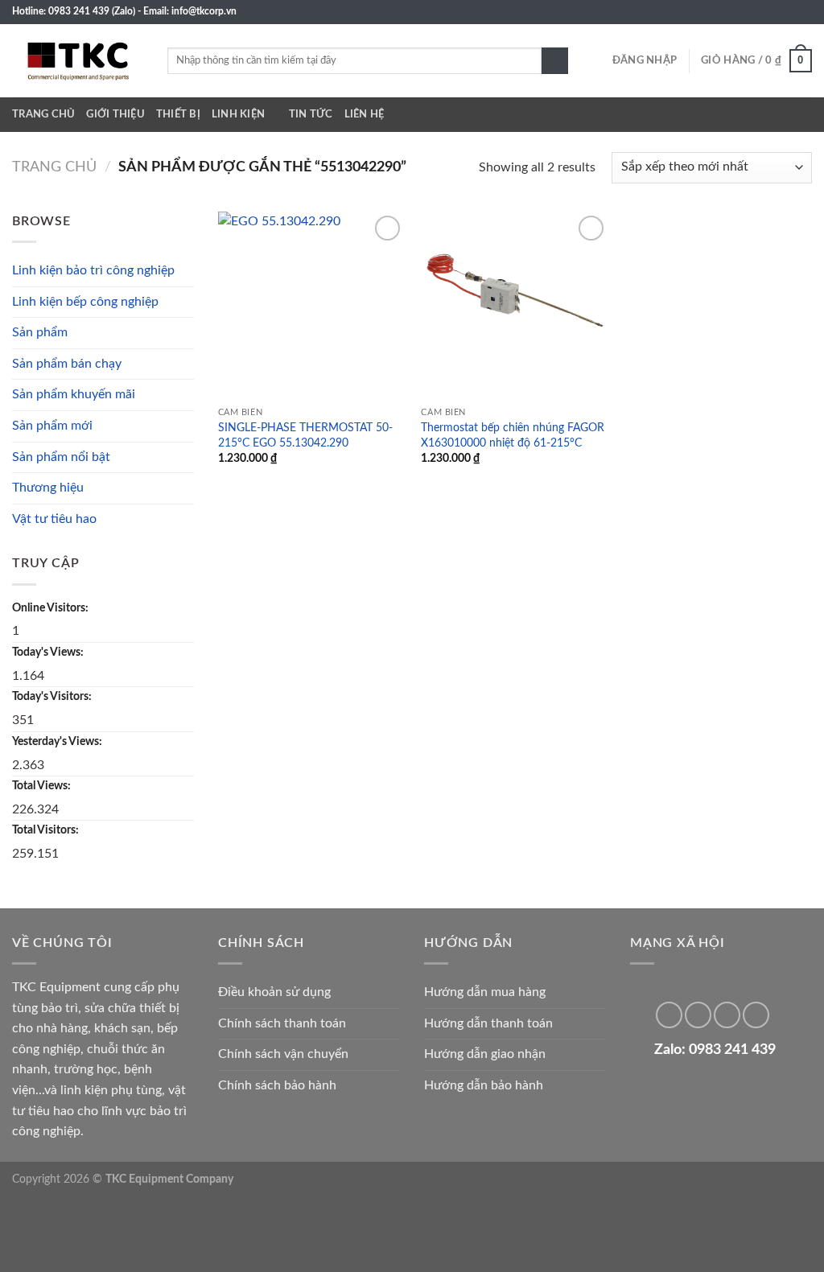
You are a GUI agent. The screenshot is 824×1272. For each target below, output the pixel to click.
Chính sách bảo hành (277, 1085)
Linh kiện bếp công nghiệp (85, 301)
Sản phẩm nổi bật (61, 457)
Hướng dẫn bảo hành (483, 1085)
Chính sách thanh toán (282, 1023)
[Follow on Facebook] (743, 12)
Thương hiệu (48, 487)
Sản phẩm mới (52, 425)
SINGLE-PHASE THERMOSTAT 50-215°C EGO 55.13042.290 (305, 435)
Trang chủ (43, 114)
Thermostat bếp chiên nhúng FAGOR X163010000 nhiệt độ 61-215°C (512, 435)
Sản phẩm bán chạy (67, 363)
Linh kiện (238, 114)
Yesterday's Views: (58, 741)
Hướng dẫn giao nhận (485, 1054)
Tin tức (311, 114)
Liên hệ (364, 114)
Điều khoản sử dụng (274, 992)
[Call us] (773, 12)
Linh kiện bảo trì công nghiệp (93, 270)
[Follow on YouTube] (804, 12)
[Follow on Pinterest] (698, 1015)
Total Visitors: (46, 830)
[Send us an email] (758, 12)
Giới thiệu (115, 114)
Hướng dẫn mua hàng (485, 992)
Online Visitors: (51, 608)
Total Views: (42, 786)
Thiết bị (178, 114)
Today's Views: (49, 652)
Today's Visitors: (53, 696)
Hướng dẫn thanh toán (488, 1023)
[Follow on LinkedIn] (788, 12)
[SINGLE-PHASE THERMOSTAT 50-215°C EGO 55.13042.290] (312, 305)
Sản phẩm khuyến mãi (73, 394)
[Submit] (555, 61)
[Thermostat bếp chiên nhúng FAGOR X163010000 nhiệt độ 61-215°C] (514, 305)
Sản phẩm (40, 332)
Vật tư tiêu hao (54, 519)
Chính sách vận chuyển (283, 1054)
